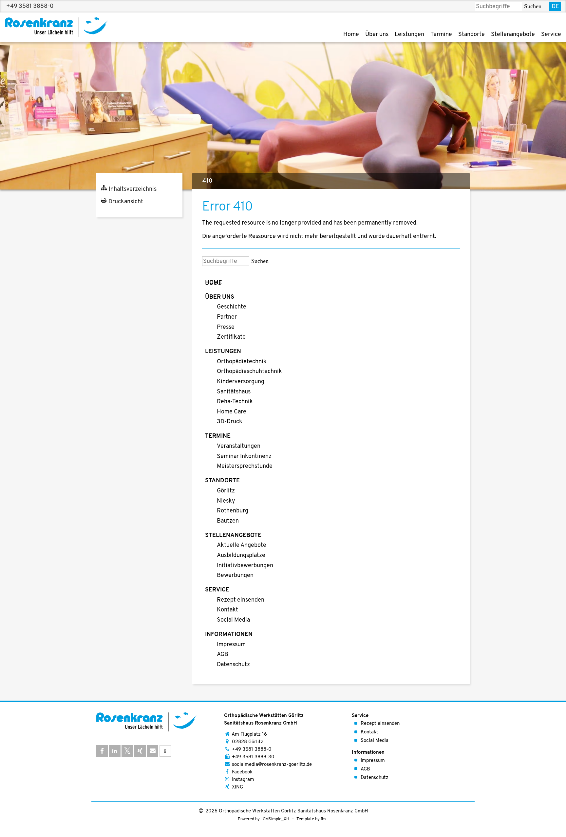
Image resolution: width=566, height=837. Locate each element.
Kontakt (227, 610)
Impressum (231, 645)
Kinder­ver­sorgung (240, 382)
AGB (222, 655)
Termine (441, 35)
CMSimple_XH (276, 819)
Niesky (226, 501)
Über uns (376, 35)
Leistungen (409, 35)
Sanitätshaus (234, 392)
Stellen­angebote (513, 35)
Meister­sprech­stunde (245, 466)
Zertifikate (231, 337)
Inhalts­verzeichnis (133, 189)
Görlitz (226, 491)
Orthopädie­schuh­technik (249, 372)
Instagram (243, 779)
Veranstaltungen (238, 446)
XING (237, 787)
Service (551, 35)
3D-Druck (229, 422)
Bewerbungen (235, 576)
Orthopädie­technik (242, 362)
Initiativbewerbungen (245, 566)
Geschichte (231, 307)
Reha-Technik (235, 402)
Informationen (229, 635)
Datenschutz (233, 665)
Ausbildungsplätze (241, 556)
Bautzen (228, 521)
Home (351, 35)
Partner (227, 317)
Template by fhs (311, 819)
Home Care (231, 412)
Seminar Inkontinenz (244, 457)
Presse (226, 327)
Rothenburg (232, 511)
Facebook (242, 772)
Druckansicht (125, 202)
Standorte (471, 35)
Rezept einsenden (240, 600)
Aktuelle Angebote (241, 545)
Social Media (233, 620)
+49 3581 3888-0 (30, 6)
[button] (102, 751)
